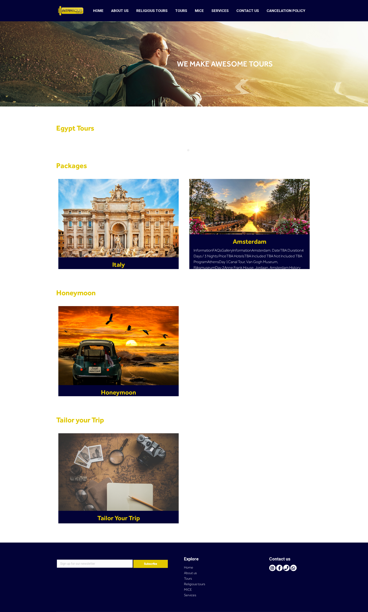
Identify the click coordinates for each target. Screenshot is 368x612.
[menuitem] (98, 10)
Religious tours (194, 584)
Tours (188, 578)
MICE (188, 590)
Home (188, 567)
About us (190, 573)
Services (190, 595)
